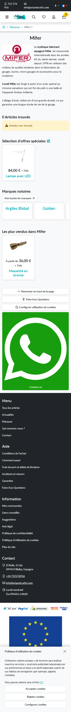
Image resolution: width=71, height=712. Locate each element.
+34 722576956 (15, 576)
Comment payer (11, 460)
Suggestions (9, 519)
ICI (41, 682)
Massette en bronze (18, 272)
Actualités (8, 414)
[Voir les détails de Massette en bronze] (18, 246)
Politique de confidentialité (17, 533)
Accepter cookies (35, 688)
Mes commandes (12, 506)
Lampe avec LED (18, 175)
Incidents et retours (13, 474)
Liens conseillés (11, 512)
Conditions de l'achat (14, 453)
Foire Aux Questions (13, 487)
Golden (49, 208)
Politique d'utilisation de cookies (20, 540)
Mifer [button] (27, 27)
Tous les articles (11, 408)
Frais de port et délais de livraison (21, 467)
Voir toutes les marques (18, 198)
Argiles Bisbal (17, 208)
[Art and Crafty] (20, 17)
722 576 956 (10, 5)
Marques (7, 421)
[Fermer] (65, 651)
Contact (6, 435)
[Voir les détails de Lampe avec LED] (18, 155)
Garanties (7, 481)
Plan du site (8, 547)
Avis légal (7, 526)
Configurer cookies (35, 704)
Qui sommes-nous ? (13, 428)
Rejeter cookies (35, 696)
